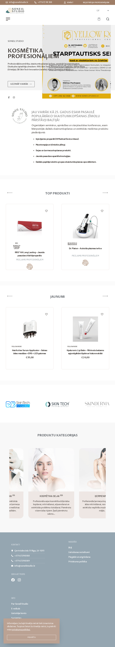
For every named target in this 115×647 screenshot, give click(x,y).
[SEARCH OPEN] (107, 19)
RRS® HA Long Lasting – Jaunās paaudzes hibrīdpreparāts (30, 254)
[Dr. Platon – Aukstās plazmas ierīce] (85, 225)
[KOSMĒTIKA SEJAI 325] (44, 469)
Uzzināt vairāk (19, 84)
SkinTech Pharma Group (16, 247)
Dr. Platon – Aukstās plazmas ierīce (85, 248)
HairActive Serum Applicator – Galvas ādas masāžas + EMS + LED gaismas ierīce (29, 352)
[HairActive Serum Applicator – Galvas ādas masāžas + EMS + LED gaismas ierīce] (29, 329)
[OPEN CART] (99, 19)
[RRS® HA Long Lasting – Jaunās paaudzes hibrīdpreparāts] (29, 225)
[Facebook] (13, 580)
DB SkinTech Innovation (72, 244)
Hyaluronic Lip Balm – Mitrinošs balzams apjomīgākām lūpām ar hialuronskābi (85, 352)
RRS (16, 243)
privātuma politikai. (21, 629)
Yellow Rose (16, 346)
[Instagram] (19, 580)
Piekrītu (31, 637)
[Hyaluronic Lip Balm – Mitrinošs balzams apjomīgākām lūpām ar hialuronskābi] (85, 329)
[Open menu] (8, 19)
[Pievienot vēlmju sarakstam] (46, 211)
